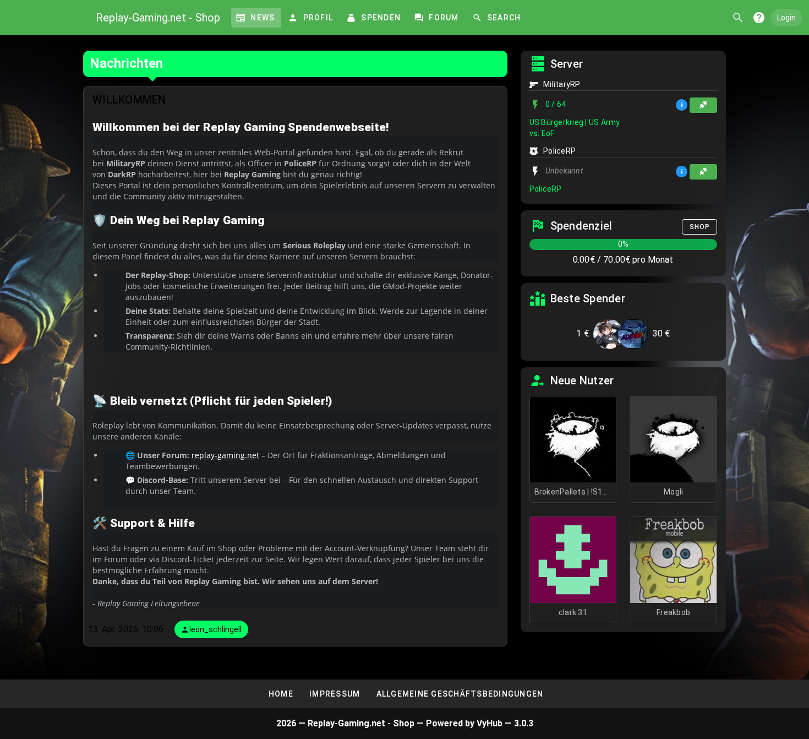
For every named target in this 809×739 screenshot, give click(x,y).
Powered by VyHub (465, 723)
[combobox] (737, 18)
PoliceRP (545, 188)
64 (555, 104)
